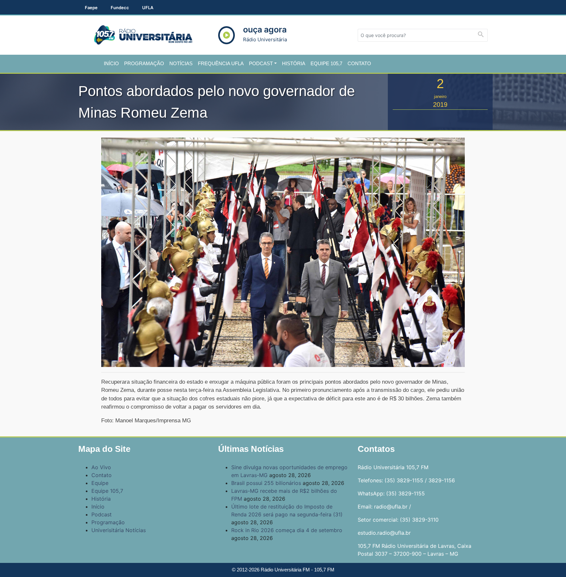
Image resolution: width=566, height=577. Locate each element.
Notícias (181, 63)
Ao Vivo (101, 467)
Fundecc (120, 7)
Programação (144, 63)
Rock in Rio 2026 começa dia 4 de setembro (286, 530)
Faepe (91, 7)
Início (111, 63)
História (293, 63)
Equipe (99, 483)
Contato (359, 63)
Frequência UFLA (221, 63)
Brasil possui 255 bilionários (266, 483)
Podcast (261, 63)
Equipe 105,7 (326, 63)
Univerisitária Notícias (118, 530)
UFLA (147, 7)
